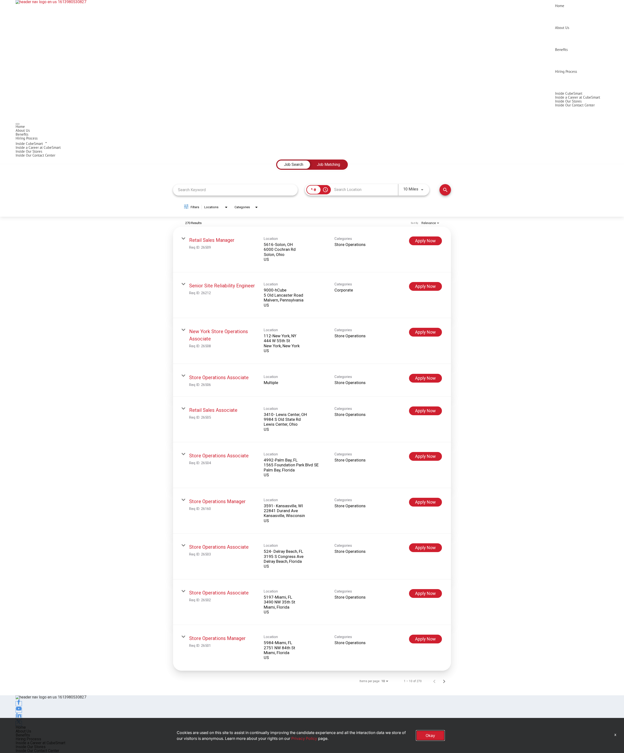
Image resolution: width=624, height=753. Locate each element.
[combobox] (235, 190)
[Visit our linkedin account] (19, 716)
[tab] (293, 164)
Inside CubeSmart (568, 93)
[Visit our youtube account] (19, 710)
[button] (312, 143)
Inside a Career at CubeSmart (577, 97)
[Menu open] (18, 124)
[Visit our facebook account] (19, 703)
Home (559, 5)
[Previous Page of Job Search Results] (434, 681)
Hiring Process (566, 71)
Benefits (561, 49)
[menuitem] (312, 127)
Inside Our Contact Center (575, 105)
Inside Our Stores (568, 101)
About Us (562, 27)
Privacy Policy (304, 738)
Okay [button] (430, 735)
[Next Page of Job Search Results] (444, 681)
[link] (312, 250)
